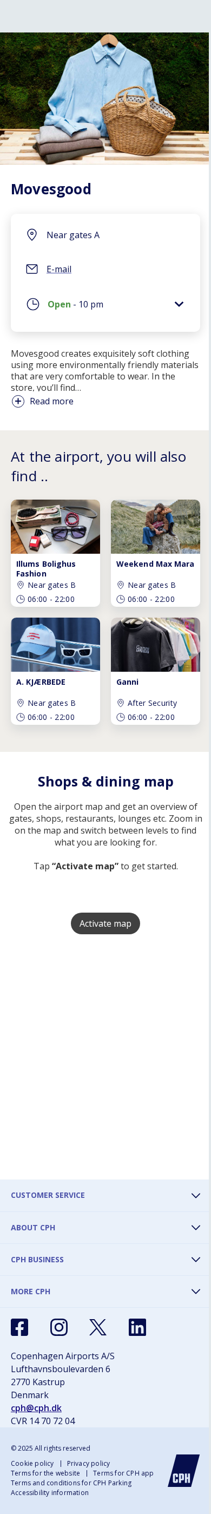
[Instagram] (59, 1327)
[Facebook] (19, 1327)
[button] (105, 307)
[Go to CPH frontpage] (184, 1470)
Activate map (105, 923)
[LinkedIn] (137, 1327)
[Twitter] (98, 1327)
